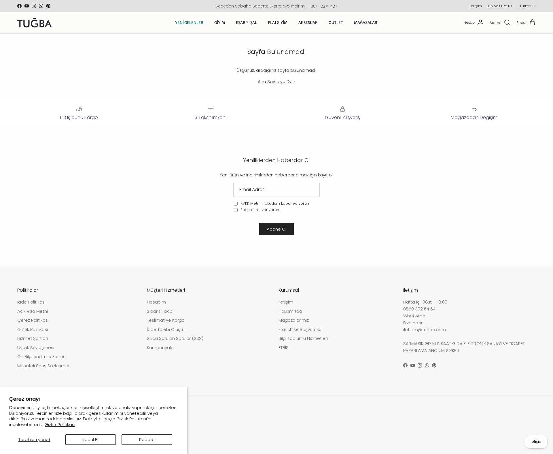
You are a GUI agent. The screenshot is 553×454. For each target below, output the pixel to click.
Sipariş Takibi (160, 311)
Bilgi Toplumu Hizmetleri (303, 338)
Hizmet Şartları (32, 338)
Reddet (147, 439)
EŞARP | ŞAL (246, 22)
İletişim (475, 5)
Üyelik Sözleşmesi (35, 347)
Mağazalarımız (294, 320)
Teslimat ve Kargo (166, 320)
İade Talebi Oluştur (166, 329)
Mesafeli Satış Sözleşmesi (44, 366)
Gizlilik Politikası (60, 424)
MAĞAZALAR (365, 22)
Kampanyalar (161, 347)
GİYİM (219, 22)
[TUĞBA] (34, 23)
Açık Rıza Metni (32, 311)
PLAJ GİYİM (277, 22)
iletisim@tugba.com (424, 330)
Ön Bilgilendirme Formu (41, 356)
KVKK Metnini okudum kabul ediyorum (275, 203)
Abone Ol (276, 229)
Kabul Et (90, 439)
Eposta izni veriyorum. (260, 209)
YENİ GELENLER (189, 22)
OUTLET (336, 22)
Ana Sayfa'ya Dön (276, 81)
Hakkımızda (290, 311)
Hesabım (156, 302)
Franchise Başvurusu (300, 329)
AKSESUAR (308, 22)
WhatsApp (414, 316)
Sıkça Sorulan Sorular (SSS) (175, 338)
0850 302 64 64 (419, 309)
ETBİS (284, 347)
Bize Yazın (413, 323)
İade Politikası (31, 302)
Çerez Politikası (33, 320)
